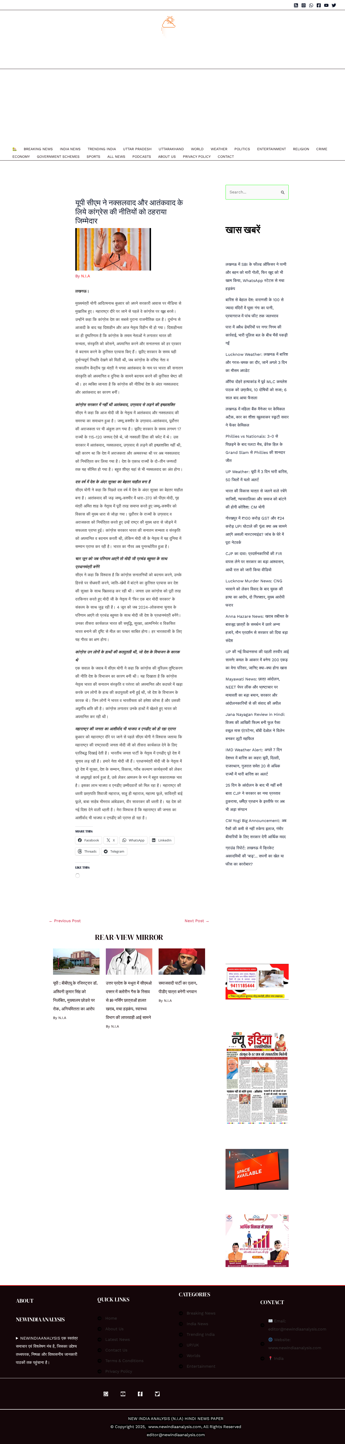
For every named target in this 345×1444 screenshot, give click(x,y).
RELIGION (301, 149)
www (153, 1426)
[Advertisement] (170, 107)
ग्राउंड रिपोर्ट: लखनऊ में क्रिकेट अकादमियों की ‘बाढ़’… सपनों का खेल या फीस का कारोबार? (255, 856)
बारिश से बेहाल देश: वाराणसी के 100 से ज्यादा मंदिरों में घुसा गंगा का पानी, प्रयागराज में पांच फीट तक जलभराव (255, 307)
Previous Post (65, 920)
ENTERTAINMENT (271, 149)
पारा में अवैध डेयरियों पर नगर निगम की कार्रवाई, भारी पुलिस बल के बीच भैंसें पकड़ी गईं (257, 335)
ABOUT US (167, 156)
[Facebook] (318, 5)
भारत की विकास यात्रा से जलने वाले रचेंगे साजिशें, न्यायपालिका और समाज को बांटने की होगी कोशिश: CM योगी (256, 498)
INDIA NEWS (70, 149)
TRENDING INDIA (102, 149)
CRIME (321, 149)
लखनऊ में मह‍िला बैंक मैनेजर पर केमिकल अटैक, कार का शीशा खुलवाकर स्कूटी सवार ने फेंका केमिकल (257, 417)
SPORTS (93, 156)
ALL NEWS (116, 156)
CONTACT (226, 156)
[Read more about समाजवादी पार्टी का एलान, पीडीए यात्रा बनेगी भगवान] (182, 961)
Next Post (197, 920)
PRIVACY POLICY (197, 156)
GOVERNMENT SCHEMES (58, 156)
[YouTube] (326, 5)
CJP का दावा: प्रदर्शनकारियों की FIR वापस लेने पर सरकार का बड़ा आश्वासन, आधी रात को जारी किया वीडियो (255, 561)
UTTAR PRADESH (137, 149)
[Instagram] (303, 5)
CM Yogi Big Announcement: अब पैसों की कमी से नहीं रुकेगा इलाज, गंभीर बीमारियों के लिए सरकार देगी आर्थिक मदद (256, 828)
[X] (157, 1394)
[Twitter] (334, 5)
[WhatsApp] (311, 5)
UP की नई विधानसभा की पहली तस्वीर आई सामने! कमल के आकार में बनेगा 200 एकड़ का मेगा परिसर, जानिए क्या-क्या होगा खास (257, 659)
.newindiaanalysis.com (179, 1426)
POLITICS (242, 149)
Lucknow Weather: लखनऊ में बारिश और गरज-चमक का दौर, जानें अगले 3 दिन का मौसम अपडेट (257, 362)
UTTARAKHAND (171, 149)
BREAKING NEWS (38, 149)
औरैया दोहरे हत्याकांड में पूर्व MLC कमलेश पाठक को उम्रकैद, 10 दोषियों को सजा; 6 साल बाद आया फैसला (256, 389)
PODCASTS (141, 156)
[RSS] (296, 5)
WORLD (197, 149)
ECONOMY (21, 156)
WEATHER (219, 149)
